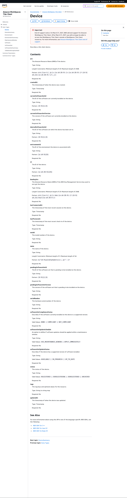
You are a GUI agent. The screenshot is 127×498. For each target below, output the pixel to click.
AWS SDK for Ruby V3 (40, 431)
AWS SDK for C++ (39, 425)
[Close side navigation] (25, 11)
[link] (69, 12)
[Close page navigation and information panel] (123, 27)
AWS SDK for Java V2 (40, 428)
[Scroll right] (70, 6)
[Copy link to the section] (29, 54)
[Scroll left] (22, 6)
